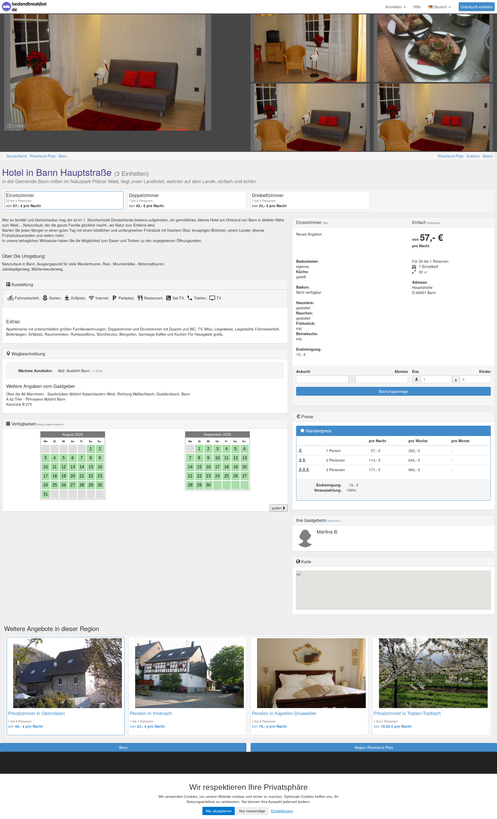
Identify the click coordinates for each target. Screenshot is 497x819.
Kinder (485, 371)
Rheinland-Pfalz (43, 156)
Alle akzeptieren (219, 811)
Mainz (488, 156)
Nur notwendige (252, 811)
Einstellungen (282, 811)
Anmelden (394, 6)
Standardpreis (318, 431)
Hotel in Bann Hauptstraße (57, 171)
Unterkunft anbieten (477, 6)
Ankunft (303, 371)
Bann (63, 156)
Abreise (401, 371)
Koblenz (473, 156)
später (277, 507)
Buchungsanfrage (393, 391)
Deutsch (440, 6)
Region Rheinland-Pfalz (374, 747)
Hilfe (417, 6)
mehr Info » (335, 521)
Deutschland (16, 156)
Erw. (416, 371)
